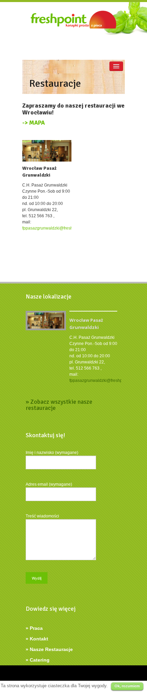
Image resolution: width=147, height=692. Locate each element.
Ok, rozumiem (127, 686)
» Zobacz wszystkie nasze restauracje (59, 405)
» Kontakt (37, 638)
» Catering (38, 660)
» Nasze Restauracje (49, 649)
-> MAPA (33, 122)
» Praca (34, 628)
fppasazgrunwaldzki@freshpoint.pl (54, 228)
